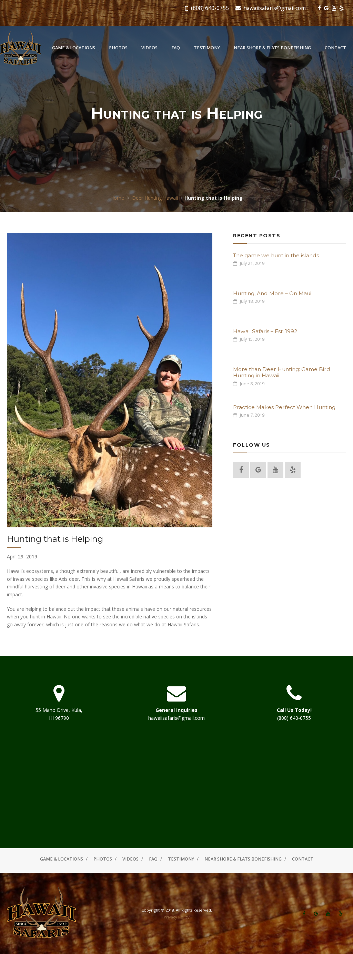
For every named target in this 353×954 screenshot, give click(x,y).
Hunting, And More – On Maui (272, 293)
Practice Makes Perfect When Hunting (284, 407)
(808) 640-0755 (209, 8)
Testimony (207, 48)
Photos (118, 48)
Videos (149, 48)
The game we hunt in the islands (276, 255)
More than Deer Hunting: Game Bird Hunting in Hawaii (281, 372)
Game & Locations (73, 48)
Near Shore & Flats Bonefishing (272, 48)
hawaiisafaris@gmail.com (274, 8)
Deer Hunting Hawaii (155, 198)
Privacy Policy (177, 917)
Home (117, 198)
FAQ (175, 48)
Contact (335, 48)
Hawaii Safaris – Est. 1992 (265, 331)
